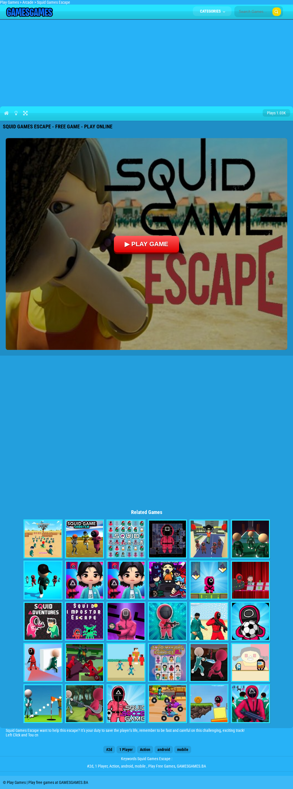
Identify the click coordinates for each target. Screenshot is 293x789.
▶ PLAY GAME (146, 244)
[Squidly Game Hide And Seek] (43, 662)
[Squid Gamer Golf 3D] (43, 703)
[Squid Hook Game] (84, 703)
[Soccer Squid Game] (250, 621)
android (163, 749)
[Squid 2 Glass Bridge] (250, 539)
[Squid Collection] (126, 539)
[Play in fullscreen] (25, 113)
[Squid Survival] (250, 580)
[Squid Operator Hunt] (84, 662)
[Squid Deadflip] (43, 580)
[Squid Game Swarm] (209, 621)
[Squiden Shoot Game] (167, 621)
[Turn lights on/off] (15, 113)
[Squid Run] (126, 580)
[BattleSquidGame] (43, 539)
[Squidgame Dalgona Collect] (209, 703)
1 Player (126, 749)
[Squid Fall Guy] (209, 539)
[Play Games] (29, 15)
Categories (211, 11)
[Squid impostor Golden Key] (250, 662)
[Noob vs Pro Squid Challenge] (126, 662)
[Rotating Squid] (126, 621)
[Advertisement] (146, 62)
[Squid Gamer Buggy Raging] (167, 703)
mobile (182, 749)
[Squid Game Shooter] (84, 539)
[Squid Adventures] (43, 621)
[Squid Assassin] (209, 662)
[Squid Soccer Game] (126, 703)
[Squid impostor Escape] (84, 621)
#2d (109, 749)
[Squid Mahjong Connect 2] (167, 662)
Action (145, 749)
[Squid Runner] (84, 580)
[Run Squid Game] (209, 580)
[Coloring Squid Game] (250, 703)
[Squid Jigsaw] (167, 539)
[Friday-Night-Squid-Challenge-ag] (167, 580)
